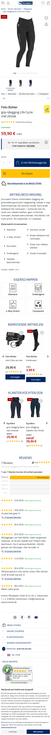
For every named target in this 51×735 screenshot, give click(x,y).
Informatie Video (28, 93)
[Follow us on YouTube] (36, 617)
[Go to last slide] (3, 356)
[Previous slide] (3, 85)
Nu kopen (27, 173)
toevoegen (15, 377)
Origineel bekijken (12, 517)
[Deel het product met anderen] (46, 24)
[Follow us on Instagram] (15, 617)
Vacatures (17, 648)
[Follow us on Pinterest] (29, 617)
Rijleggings (28, 8)
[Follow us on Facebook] (22, 617)
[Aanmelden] (8, 2)
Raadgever (44, 93)
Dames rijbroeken (14, 8)
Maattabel (12, 93)
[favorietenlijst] (43, 2)
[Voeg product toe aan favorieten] (46, 17)
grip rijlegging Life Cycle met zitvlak (16, 11)
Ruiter (3, 8)
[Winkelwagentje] (48, 2)
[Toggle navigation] (2, 3)
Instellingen (13, 731)
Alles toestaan (38, 731)
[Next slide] (48, 85)
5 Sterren (4, 477)
